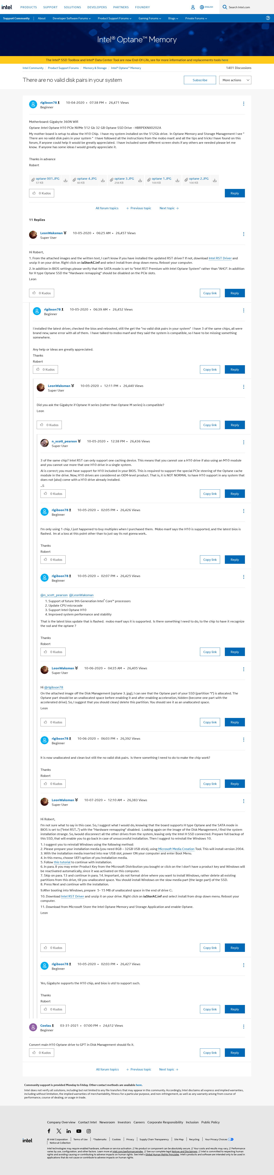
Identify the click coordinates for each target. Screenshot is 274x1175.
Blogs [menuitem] (172, 18)
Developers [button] (97, 7)
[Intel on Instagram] (88, 1131)
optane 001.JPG (47, 178)
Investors (124, 1122)
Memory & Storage (95, 68)
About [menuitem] (42, 18)
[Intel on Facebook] (49, 1131)
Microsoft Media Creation (176, 848)
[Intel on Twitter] (59, 1131)
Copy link (210, 293)
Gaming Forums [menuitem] (148, 18)
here (225, 59)
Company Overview (61, 1122)
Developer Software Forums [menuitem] (70, 18)
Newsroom (107, 1122)
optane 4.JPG (87, 178)
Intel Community (33, 68)
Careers (139, 1122)
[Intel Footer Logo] (28, 1140)
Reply (235, 193)
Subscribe (200, 80)
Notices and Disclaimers (184, 1151)
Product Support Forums (63, 68)
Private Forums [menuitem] (194, 18)
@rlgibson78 (53, 687)
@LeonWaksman (81, 595)
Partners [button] (121, 7)
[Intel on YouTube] (78, 1131)
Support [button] (50, 7)
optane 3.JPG (124, 178)
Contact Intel (87, 1122)
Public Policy (210, 1122)
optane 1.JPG (161, 178)
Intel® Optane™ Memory (126, 68)
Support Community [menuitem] (16, 18)
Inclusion (192, 1122)
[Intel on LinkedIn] (68, 1131)
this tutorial (62, 862)
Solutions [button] (72, 7)
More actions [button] (232, 80)
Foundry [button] (142, 7)
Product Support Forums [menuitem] (113, 18)
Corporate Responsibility (165, 1122)
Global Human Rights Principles (162, 1154)
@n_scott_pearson (54, 595)
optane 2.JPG (199, 178)
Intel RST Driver (220, 258)
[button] (243, 103)
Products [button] (28, 7)
